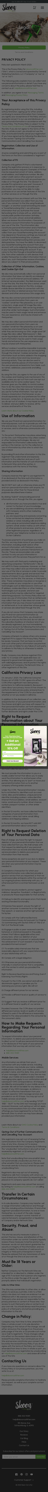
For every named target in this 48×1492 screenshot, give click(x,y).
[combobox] (4, 755)
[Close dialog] (45, 727)
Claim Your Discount (12, 761)
